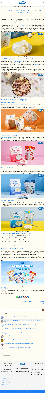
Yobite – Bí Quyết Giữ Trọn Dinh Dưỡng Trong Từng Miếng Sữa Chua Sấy (20, 324)
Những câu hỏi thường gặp (23, 9)
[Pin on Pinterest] (26, 297)
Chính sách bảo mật (6, 384)
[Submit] (43, 310)
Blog (17, 9)
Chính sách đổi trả (6, 380)
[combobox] (22, 355)
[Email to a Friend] (24, 297)
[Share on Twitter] (21, 297)
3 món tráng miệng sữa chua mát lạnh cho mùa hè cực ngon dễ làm (18, 343)
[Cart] (43, 3)
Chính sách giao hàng (7, 382)
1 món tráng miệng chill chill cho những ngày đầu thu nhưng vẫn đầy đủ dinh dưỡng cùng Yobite (23, 321)
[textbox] (22, 355)
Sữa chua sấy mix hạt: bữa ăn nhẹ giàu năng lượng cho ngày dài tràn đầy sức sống (22, 336)
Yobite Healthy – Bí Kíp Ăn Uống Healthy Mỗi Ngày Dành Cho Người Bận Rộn (21, 328)
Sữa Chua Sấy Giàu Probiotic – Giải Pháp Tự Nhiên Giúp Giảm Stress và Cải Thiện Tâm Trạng (23, 333)
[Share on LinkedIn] (28, 297)
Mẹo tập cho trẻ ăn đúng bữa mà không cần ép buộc (15, 339)
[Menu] (1, 2)
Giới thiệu (4, 378)
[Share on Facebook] (19, 297)
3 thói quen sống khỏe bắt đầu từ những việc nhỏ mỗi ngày (17, 347)
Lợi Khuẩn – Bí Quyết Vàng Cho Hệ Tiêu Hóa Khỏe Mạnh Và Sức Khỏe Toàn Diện (22, 316)
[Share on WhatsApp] (17, 297)
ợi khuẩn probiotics (18, 61)
